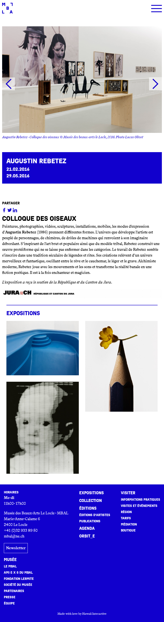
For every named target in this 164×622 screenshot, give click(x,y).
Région (126, 512)
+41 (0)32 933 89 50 (21, 530)
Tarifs (126, 518)
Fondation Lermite (19, 579)
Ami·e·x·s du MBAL (18, 572)
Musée (10, 559)
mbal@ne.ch (14, 536)
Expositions (91, 493)
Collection (90, 500)
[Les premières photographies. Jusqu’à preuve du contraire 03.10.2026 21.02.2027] (42, 428)
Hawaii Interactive (94, 614)
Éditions (88, 508)
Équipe (9, 603)
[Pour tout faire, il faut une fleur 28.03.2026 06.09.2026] (121, 366)
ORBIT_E (87, 536)
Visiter (128, 493)
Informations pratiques (140, 500)
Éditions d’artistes (94, 515)
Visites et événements (139, 506)
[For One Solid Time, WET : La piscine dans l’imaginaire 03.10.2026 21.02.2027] (42, 348)
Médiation (129, 524)
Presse (9, 597)
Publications (89, 521)
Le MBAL (10, 566)
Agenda (87, 528)
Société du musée (18, 585)
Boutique (128, 530)
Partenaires (14, 591)
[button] (8, 84)
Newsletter (16, 548)
